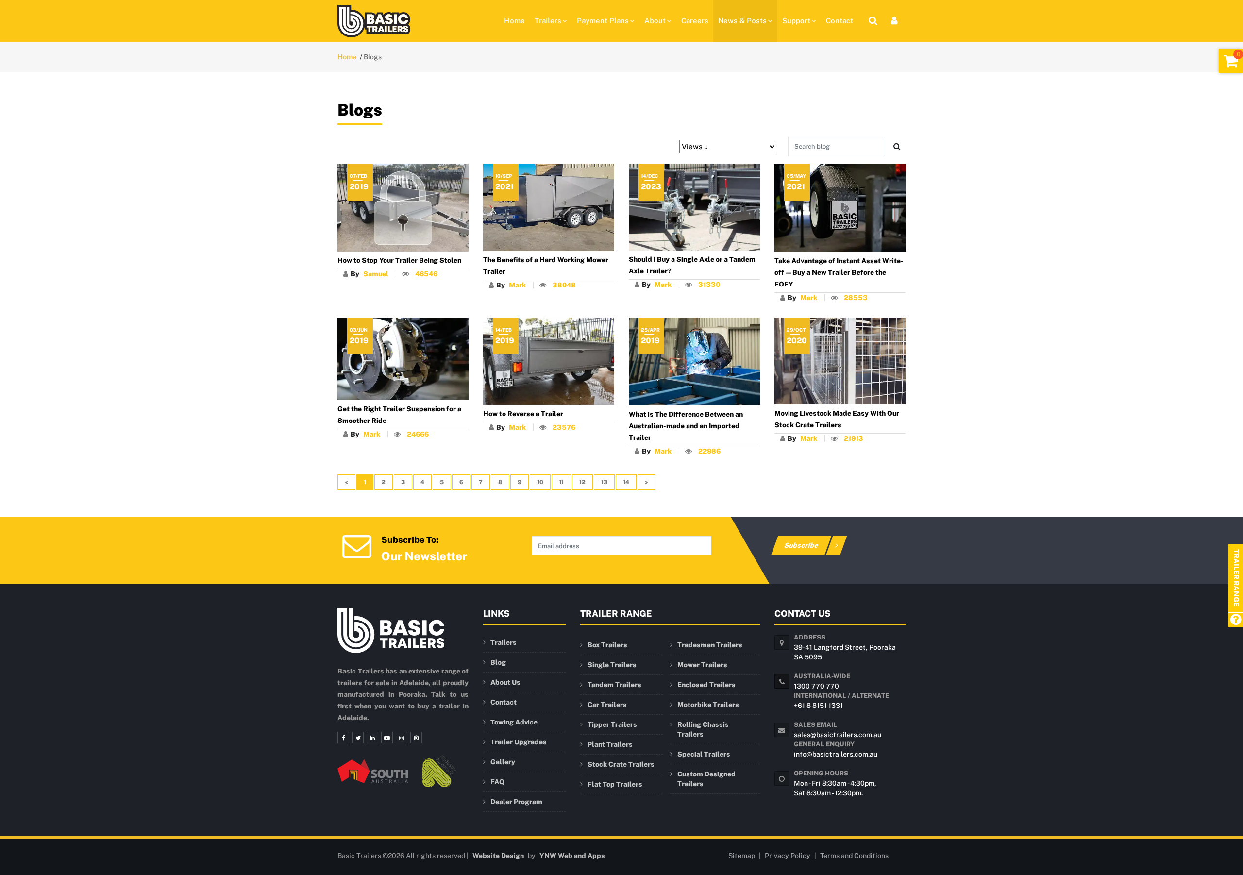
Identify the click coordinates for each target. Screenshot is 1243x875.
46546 (426, 274)
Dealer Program (516, 802)
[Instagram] (401, 737)
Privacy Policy (787, 855)
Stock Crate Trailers (621, 764)
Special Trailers (703, 754)
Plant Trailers (610, 744)
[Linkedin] (372, 737)
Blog (498, 662)
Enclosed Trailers (706, 685)
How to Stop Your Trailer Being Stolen (399, 260)
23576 (564, 427)
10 (540, 482)
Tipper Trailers (612, 724)
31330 (709, 284)
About (655, 21)
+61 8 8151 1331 (818, 705)
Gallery (502, 762)
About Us (505, 682)
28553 (856, 298)
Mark (517, 285)
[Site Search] (873, 20)
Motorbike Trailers (708, 704)
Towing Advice (514, 722)
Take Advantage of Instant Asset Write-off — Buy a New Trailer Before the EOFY (839, 272)
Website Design (498, 855)
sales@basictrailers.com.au (837, 735)
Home (514, 21)
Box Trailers (607, 645)
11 (561, 482)
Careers (694, 21)
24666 (418, 434)
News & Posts (742, 21)
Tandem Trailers (614, 685)
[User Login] (894, 20)
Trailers (548, 21)
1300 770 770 (816, 686)
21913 (853, 438)
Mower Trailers (702, 665)
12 (582, 482)
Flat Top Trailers (615, 784)
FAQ (497, 782)
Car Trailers (607, 704)
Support (796, 21)
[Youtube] (387, 737)
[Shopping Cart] (1231, 61)
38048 (564, 285)
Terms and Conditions (854, 855)
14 (626, 482)
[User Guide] (1235, 620)
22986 (709, 451)
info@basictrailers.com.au (835, 754)
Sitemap (741, 855)
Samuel (375, 274)
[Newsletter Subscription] (356, 545)
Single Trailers (612, 665)
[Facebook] (343, 737)
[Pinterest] (416, 737)
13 (604, 482)
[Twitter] (358, 737)
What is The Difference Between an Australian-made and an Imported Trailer (686, 425)
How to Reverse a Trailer (523, 414)
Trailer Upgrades (518, 742)
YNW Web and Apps (572, 855)
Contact (839, 21)
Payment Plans (603, 21)
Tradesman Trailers (709, 645)
